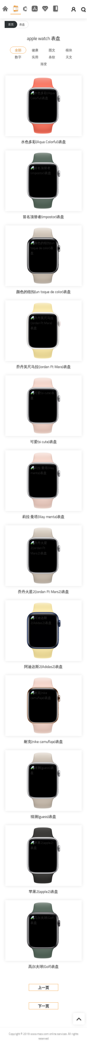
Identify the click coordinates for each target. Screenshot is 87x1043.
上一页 (43, 987)
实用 (35, 57)
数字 (18, 57)
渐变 (43, 64)
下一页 (43, 1006)
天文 (69, 57)
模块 (69, 50)
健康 (35, 50)
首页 (11, 24)
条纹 (52, 57)
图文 (52, 50)
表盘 (22, 24)
